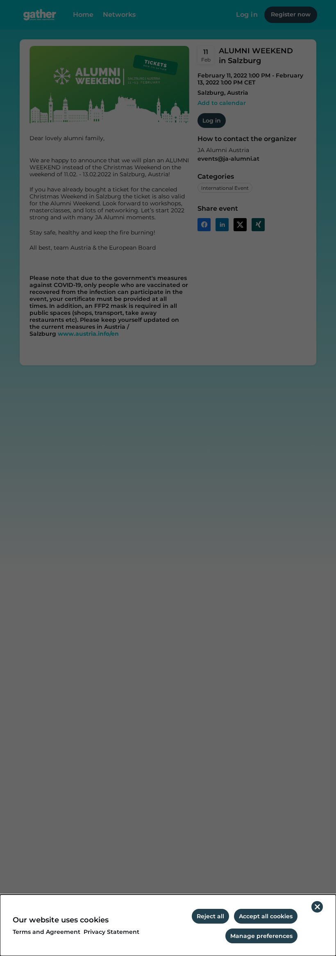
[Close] (317, 907)
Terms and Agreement (46, 932)
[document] (168, 925)
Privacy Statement (111, 932)
